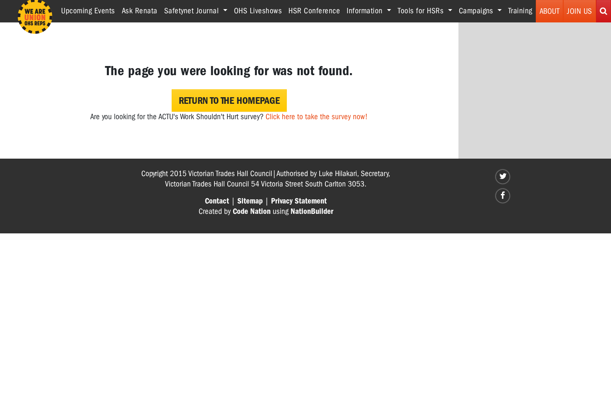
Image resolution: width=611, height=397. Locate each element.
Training (520, 10)
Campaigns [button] (477, 10)
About (550, 11)
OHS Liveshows (258, 10)
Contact (217, 201)
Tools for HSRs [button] (422, 10)
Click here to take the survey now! (317, 116)
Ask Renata (140, 10)
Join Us (579, 11)
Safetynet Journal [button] (192, 10)
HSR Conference (314, 10)
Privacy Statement (299, 201)
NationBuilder (312, 211)
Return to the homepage (229, 100)
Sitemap (250, 201)
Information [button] (366, 10)
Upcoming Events (88, 10)
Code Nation (252, 211)
